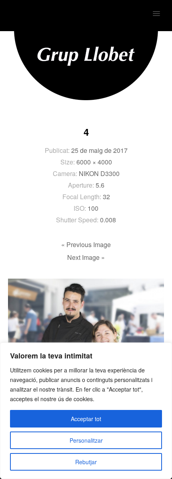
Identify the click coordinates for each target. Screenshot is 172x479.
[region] (86, 410)
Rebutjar (86, 462)
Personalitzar (86, 440)
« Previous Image (86, 244)
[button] (161, 8)
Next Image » (86, 257)
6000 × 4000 (94, 161)
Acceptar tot (86, 419)
